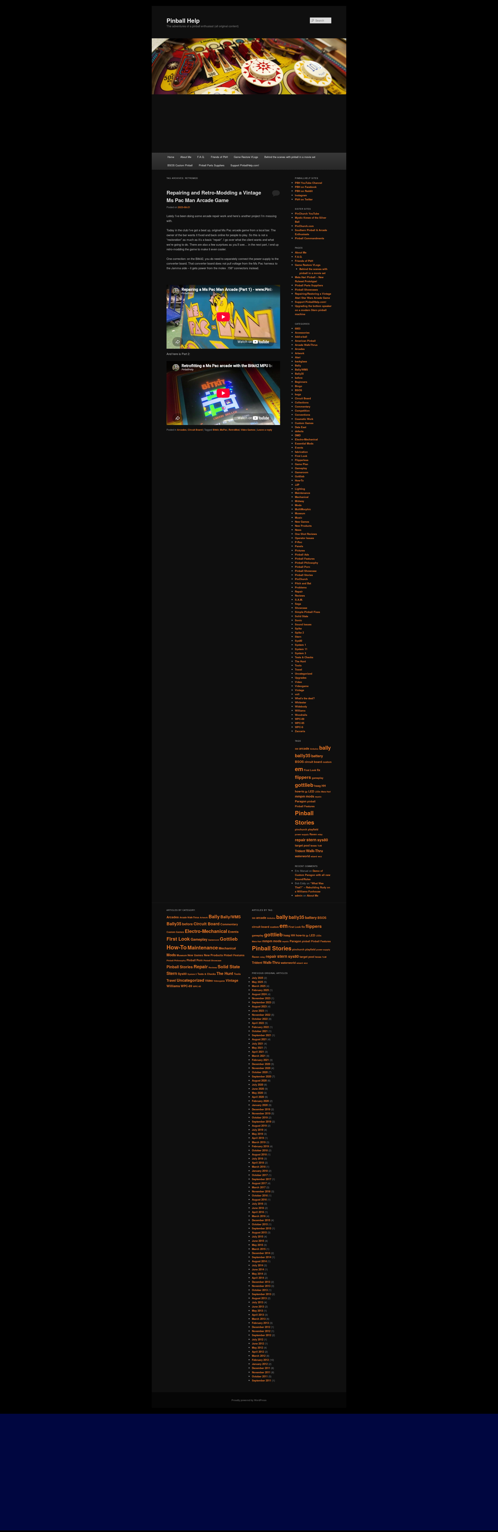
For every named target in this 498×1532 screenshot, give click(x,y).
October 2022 (260, 1019)
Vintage (299, 690)
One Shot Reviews (306, 534)
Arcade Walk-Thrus (306, 345)
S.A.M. (299, 599)
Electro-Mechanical (306, 439)
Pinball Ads (302, 554)
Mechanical (302, 497)
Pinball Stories (304, 575)
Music (298, 517)
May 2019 (257, 1134)
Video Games (248, 429)
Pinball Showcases (306, 289)
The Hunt (300, 661)
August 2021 (259, 1039)
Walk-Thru (314, 850)
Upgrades (300, 677)
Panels (299, 546)
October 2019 (260, 1117)
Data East (300, 427)
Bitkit (216, 429)
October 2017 (260, 1175)
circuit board (313, 762)
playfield (313, 829)
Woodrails (301, 715)
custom (327, 762)
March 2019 (259, 1142)
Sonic (298, 620)
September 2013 (261, 1294)
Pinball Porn (302, 567)
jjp (306, 791)
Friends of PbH (219, 157)
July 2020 (257, 1084)
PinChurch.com (304, 226)
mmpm (300, 796)
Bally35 (299, 373)
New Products (303, 526)
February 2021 (260, 1060)
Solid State (301, 616)
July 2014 (257, 1265)
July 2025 (257, 978)
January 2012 (260, 1364)
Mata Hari (326, 791)
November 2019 (261, 1113)
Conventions (302, 414)
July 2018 (257, 1158)
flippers (303, 777)
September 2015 (261, 1228)
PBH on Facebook (306, 187)
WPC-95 (299, 723)
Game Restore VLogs (246, 157)
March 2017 (259, 1187)
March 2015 (259, 1249)
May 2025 (257, 982)
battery (317, 755)
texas (313, 845)
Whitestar (300, 702)
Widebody (301, 706)
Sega (298, 604)
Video (298, 682)
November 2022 (261, 1015)
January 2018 (260, 1171)
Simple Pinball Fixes (307, 612)
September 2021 (261, 1035)
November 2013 (261, 1286)
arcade (304, 748)
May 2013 (257, 1310)
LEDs (317, 791)
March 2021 (259, 1056)
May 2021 (257, 1047)
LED (311, 791)
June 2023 (258, 1010)
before (298, 377)
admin (298, 895)
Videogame (302, 686)
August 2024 (259, 994)
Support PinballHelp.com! (245, 165)
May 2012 (257, 1347)
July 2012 (257, 1339)
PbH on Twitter (304, 199)
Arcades (182, 429)
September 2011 (261, 1380)
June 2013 (258, 1306)
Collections (302, 402)
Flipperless (301, 460)
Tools (298, 665)
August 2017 (259, 1183)
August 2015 (259, 1232)
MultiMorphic (303, 509)
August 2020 (259, 1080)
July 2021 (257, 1043)
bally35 (302, 755)
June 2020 (258, 1088)
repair (300, 839)
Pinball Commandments (309, 238)
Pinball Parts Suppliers (211, 165)
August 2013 (259, 1298)
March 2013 (259, 1319)
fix (318, 770)
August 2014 (259, 1261)
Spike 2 (299, 632)
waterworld (302, 856)
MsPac (223, 429)
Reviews (300, 595)
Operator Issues (304, 538)
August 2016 (259, 1199)
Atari (298, 357)
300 (296, 748)
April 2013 (258, 1314)
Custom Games (304, 423)
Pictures (300, 550)
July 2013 (257, 1302)
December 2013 (261, 1282)
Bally (298, 365)
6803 (297, 328)
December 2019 (261, 1109)
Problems (301, 587)
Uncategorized (303, 673)
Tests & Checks (304, 657)
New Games (302, 521)
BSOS (298, 390)
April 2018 (258, 1162)
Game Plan (301, 464)
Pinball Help (183, 20)
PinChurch (301, 579)
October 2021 (260, 1031)
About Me (185, 157)
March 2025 (259, 986)
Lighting (300, 489)
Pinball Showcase (306, 571)
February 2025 (260, 990)
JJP (297, 484)
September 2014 (261, 1257)
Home (170, 157)
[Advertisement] (249, 123)
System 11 (301, 649)
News (298, 530)
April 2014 (258, 1278)
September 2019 (261, 1121)
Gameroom (301, 472)
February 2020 (260, 1101)
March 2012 (259, 1356)
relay (320, 834)
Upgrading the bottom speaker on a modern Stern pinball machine (313, 310)
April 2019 (258, 1138)
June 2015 (258, 1241)
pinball (311, 801)
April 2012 (258, 1351)
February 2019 (260, 1146)
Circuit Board (195, 429)
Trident (300, 851)
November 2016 (261, 1191)
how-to (299, 791)
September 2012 (261, 1335)
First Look (301, 456)
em (299, 769)
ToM (319, 845)
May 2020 (257, 1093)
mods (310, 796)
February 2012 (260, 1360)
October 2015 (260, 1224)
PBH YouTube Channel (308, 183)
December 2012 (261, 1327)
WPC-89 (299, 719)
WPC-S (299, 727)
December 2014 (261, 1253)
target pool (302, 845)
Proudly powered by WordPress (249, 1400)
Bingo (298, 386)
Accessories (302, 332)
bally (325, 747)
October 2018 (260, 1150)
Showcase (301, 608)
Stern (298, 636)
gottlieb (304, 784)
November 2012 (261, 1331)
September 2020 (261, 1076)
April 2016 (258, 1212)
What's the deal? (305, 698)
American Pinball (305, 341)
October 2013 (260, 1290)
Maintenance (302, 493)
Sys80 (298, 640)
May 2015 (257, 1245)
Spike (298, 628)
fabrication (301, 452)
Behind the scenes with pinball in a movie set (289, 157)
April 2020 (258, 1097)
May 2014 (257, 1273)
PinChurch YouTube (307, 213)
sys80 (322, 839)
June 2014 (258, 1269)
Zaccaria (300, 731)
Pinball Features (305, 558)
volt (297, 694)
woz (320, 856)
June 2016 (258, 1208)
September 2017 (261, 1179)
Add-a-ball (301, 336)
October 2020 (260, 1072)
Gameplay (301, 468)
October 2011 (260, 1376)
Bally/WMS (301, 369)
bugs (298, 394)
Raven (313, 834)
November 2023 (261, 998)
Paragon (300, 801)
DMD (298, 435)
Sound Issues (303, 624)
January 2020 (260, 1105)
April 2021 (258, 1051)
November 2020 (261, 1068)
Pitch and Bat (303, 583)
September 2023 (261, 1002)
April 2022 (258, 1023)
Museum (300, 513)
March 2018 (259, 1166)
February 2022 (260, 1027)
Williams (300, 710)
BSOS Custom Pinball (180, 165)
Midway (299, 501)
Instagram (301, 195)
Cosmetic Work (304, 419)
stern (311, 839)
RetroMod (234, 429)
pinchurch (301, 829)
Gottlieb (299, 476)
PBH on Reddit (304, 191)
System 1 (300, 645)
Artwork (299, 353)
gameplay (317, 778)
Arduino (314, 748)
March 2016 (259, 1216)
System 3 (300, 653)
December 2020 (261, 1064)
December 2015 (261, 1220)
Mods (298, 505)
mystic (318, 796)
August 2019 (259, 1125)
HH (324, 786)
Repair (299, 591)
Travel (298, 669)
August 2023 (259, 1006)
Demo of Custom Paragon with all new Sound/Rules (312, 875)
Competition (302, 410)
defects (299, 431)
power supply (302, 834)
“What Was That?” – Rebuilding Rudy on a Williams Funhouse (312, 887)
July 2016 (257, 1203)
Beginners (301, 382)
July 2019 (257, 1129)
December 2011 (261, 1368)
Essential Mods (304, 443)
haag (317, 786)
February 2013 (260, 1323)
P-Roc (298, 542)
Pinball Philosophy (306, 562)
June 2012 (258, 1343)
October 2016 (260, 1195)
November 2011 (261, 1372)
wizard (314, 856)
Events (299, 447)
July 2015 (257, 1236)
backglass (301, 361)
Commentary (302, 406)
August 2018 (259, 1154)
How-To (299, 480)
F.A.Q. (201, 157)
